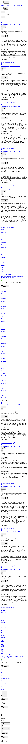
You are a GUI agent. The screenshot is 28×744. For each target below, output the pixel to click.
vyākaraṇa (3, 703)
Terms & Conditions (5, 276)
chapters (4, 286)
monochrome (4, 741)
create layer (5, 733)
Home (2, 259)
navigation (5, 666)
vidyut (4, 699)
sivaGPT (3, 5)
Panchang (13, 5)
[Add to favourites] (2, 29)
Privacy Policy (13, 276)
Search (6, 5)
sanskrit (2, 36)
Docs (2, 270)
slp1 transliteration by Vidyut (7, 62)
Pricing (20, 5)
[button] (14, 29)
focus (2, 740)
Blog (2, 269)
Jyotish (17, 5)
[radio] (1, 715)
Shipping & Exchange (9, 277)
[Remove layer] (2, 726)
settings (4, 737)
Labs (2, 267)
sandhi (2, 702)
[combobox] (4, 694)
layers (4, 707)
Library (9, 5)
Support (2, 272)
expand (2, 742)
